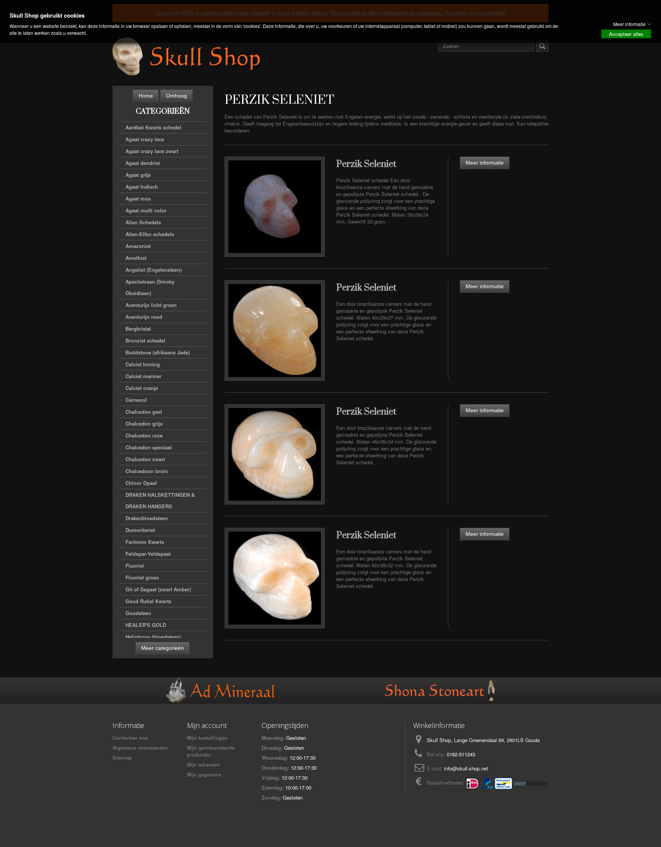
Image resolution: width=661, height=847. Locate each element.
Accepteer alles (626, 34)
